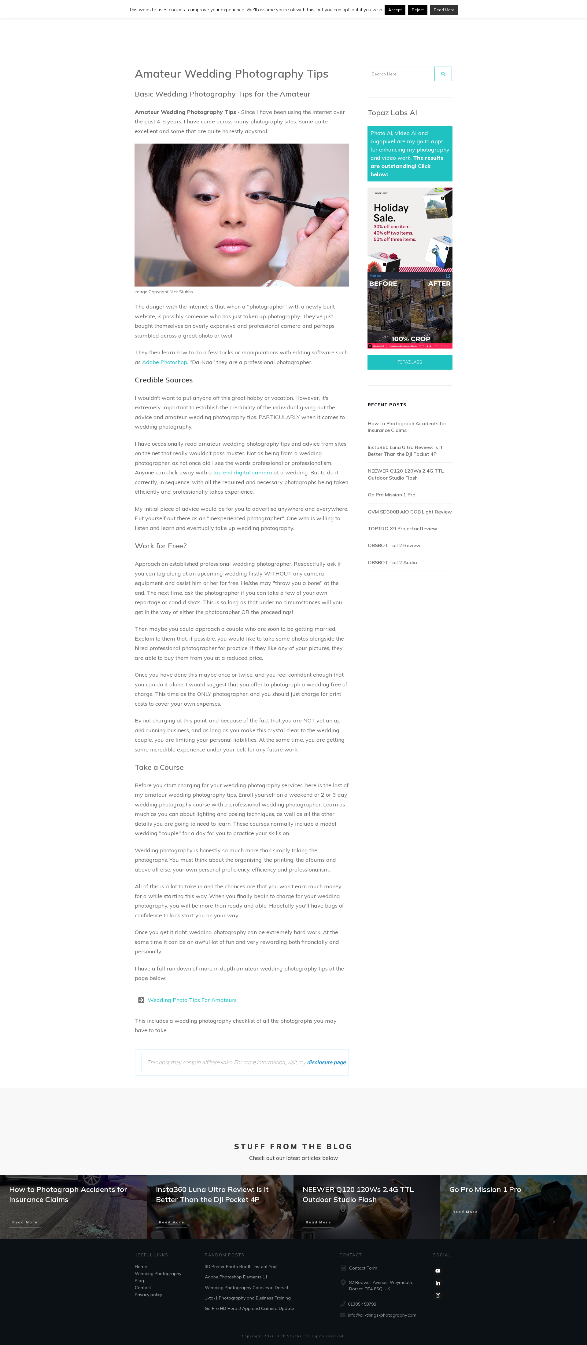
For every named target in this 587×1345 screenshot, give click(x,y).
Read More (444, 9)
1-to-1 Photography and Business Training (248, 1298)
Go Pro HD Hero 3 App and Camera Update (249, 1308)
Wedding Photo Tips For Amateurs (192, 999)
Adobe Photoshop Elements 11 (236, 1277)
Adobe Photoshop (164, 362)
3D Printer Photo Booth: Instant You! (241, 1266)
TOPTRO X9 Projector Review (402, 528)
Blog (139, 1280)
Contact (143, 1287)
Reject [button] (418, 9)
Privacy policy (148, 1294)
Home (141, 1266)
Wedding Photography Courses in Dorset (246, 1287)
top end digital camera (242, 472)
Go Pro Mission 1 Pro (391, 495)
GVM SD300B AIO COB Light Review (410, 512)
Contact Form (363, 1268)
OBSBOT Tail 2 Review (394, 545)
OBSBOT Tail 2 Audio (392, 562)
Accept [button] (395, 9)
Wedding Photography (158, 1273)
